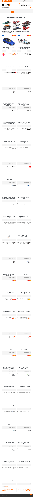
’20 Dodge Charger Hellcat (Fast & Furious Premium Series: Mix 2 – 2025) (24, 330)
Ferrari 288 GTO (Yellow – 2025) (9, 386)
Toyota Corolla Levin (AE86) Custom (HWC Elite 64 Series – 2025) (24, 48)
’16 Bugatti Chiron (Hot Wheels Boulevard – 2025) (9, 66)
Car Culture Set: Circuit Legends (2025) (24, 311)
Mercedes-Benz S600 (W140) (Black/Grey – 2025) (24, 142)
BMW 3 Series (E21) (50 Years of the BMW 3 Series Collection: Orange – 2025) (24, 104)
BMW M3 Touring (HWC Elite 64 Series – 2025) (9, 48)
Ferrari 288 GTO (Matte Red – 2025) (24, 386)
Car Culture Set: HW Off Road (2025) (9, 330)
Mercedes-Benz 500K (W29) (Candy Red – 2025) (9, 405)
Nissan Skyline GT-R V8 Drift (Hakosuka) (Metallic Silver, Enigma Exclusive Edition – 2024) (8, 198)
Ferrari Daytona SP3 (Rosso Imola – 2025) (9, 462)
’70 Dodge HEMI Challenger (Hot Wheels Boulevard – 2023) (24, 349)
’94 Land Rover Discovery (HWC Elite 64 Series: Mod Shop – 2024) (9, 312)
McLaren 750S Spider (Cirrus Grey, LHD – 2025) (24, 462)
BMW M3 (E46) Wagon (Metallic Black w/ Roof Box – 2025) (9, 179)
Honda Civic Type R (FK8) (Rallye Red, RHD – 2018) (9, 480)
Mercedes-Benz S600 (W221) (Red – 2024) (24, 66)
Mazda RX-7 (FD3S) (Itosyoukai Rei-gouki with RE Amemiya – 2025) (8, 255)
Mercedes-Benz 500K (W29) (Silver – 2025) (9, 424)
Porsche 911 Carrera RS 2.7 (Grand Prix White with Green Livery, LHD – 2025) (24, 85)
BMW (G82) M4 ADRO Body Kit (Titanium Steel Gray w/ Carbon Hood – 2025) (8, 123)
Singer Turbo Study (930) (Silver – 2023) (24, 178)
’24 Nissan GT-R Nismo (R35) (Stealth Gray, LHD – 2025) (24, 236)
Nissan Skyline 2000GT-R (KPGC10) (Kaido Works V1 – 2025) (24, 217)
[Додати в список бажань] (2, 51)
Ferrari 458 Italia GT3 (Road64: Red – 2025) (24, 480)
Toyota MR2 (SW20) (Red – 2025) (9, 442)
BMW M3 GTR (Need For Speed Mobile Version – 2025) (24, 123)
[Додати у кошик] (14, 51)
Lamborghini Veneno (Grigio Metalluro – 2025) (8, 217)
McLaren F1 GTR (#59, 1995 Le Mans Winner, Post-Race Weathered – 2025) (24, 255)
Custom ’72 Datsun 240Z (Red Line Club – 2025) (24, 293)
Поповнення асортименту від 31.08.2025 (7, 490)
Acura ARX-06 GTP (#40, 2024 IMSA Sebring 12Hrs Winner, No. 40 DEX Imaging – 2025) (8, 104)
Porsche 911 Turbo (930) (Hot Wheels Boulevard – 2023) (9, 349)
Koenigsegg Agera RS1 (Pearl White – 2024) (24, 198)
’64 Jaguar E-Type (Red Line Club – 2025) (8, 293)
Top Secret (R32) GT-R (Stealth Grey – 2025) (24, 443)
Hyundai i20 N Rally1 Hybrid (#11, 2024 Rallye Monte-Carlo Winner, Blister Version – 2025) (9, 274)
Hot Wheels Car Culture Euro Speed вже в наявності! (24, 490)
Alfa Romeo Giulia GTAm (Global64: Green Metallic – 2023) (24, 274)
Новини (20, 19)
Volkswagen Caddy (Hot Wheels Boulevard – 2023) (24, 368)
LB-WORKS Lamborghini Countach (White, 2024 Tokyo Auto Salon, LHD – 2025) (9, 236)
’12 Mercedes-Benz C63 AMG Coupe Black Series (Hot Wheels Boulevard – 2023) (9, 368)
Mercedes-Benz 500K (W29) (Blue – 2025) (24, 405)
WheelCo (13, 19)
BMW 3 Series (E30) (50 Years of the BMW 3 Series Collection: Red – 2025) (9, 142)
